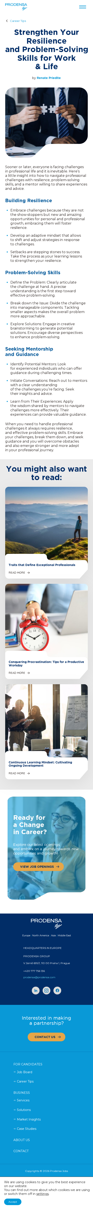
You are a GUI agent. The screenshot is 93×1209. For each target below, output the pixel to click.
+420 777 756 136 (34, 971)
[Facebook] (57, 990)
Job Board (24, 1072)
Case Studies (26, 1129)
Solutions (24, 1110)
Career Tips (18, 21)
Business (21, 1093)
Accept (12, 1201)
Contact (21, 1151)
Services (23, 1100)
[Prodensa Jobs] (16, 7)
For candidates (27, 1064)
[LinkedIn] (36, 990)
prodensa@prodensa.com (39, 977)
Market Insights (29, 1119)
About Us (21, 1140)
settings (42, 1194)
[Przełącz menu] (82, 7)
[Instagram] (46, 990)
